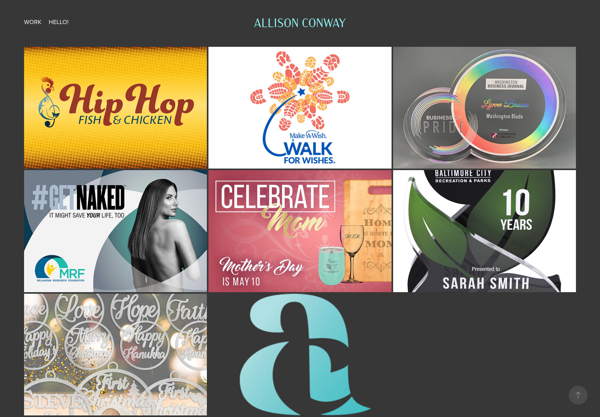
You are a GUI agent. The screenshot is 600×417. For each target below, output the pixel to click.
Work (32, 21)
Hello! (58, 21)
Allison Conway (300, 22)
